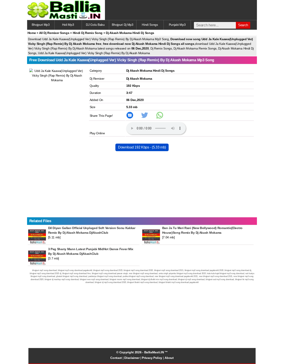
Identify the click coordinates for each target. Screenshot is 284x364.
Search (243, 25)
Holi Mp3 (68, 24)
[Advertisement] (142, 186)
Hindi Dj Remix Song (88, 33)
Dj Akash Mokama (139, 78)
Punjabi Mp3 (177, 24)
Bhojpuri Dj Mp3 (122, 24)
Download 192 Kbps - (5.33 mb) (142, 147)
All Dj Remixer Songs (54, 33)
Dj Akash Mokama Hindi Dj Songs (150, 70)
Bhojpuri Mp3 (40, 24)
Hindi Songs (150, 24)
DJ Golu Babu (95, 24)
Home (32, 33)
